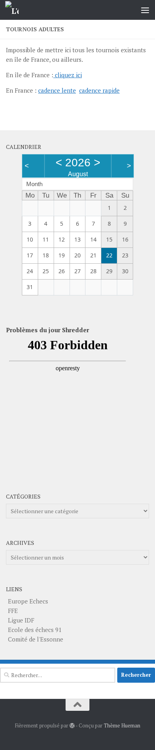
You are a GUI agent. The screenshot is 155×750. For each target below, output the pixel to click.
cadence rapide (99, 90)
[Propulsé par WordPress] (72, 725)
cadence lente (57, 90)
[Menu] (145, 10)
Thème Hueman (122, 725)
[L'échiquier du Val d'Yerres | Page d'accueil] (14, 10)
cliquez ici (67, 75)
